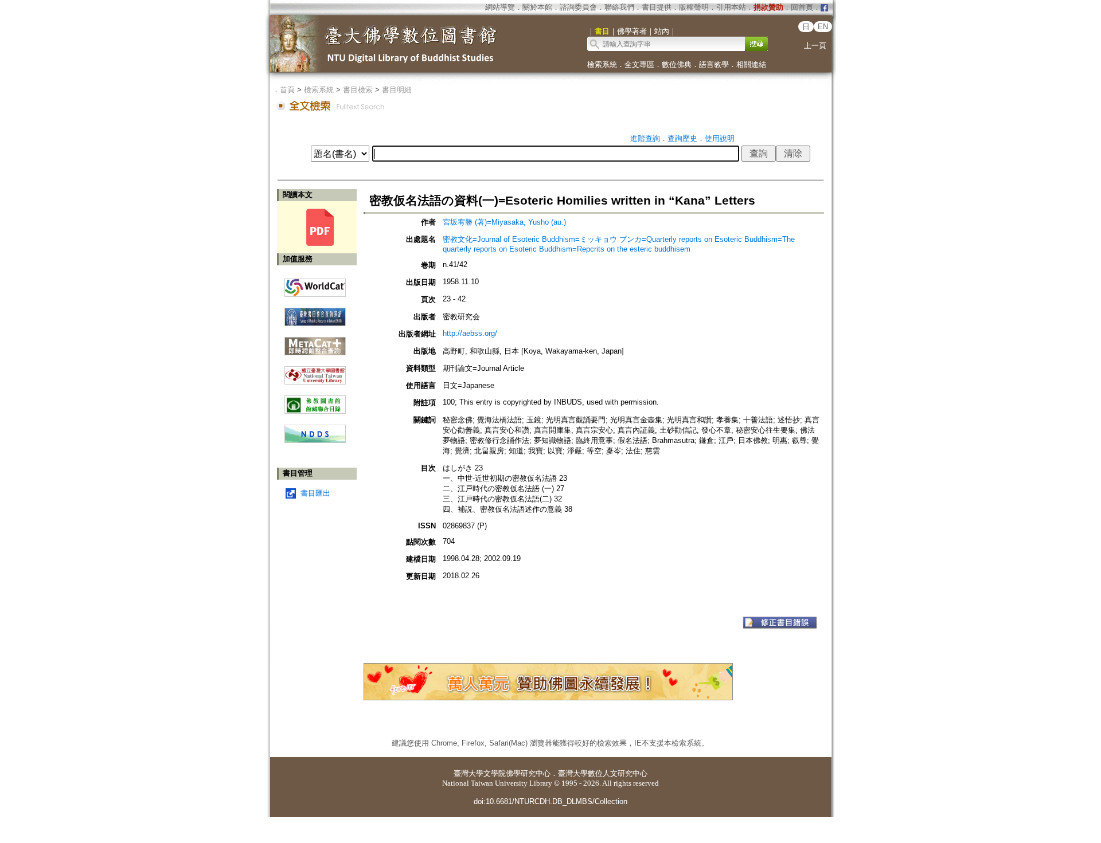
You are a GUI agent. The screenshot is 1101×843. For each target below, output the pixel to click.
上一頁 (815, 45)
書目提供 (656, 7)
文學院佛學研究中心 (516, 773)
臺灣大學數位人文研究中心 (602, 773)
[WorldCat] (315, 285)
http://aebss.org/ (470, 333)
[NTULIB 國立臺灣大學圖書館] (315, 371)
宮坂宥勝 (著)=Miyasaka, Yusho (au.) (504, 222)
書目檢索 (358, 89)
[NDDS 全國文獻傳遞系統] (315, 440)
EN (823, 26)
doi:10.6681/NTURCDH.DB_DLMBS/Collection (550, 801)
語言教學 (714, 64)
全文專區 (639, 64)
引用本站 (731, 7)
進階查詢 (645, 138)
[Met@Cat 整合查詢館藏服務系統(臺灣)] (315, 341)
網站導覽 (500, 7)
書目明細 (397, 89)
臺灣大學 (468, 773)
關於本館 (537, 7)
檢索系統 (602, 64)
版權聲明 (694, 7)
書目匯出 (315, 493)
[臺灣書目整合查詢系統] (315, 312)
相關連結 (751, 64)
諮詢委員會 (578, 7)
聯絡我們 (619, 7)
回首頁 (802, 7)
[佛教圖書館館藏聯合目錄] (315, 400)
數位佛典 (677, 64)
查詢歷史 (682, 138)
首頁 (287, 89)
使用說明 (720, 138)
